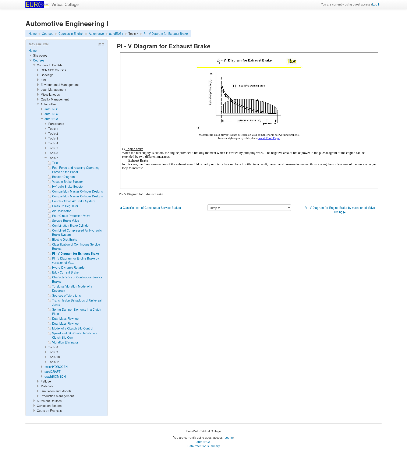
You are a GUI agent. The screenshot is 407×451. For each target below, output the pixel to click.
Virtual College (65, 4)
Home (33, 50)
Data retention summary (203, 446)
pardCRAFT (53, 371)
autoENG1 (52, 119)
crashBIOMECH (55, 376)
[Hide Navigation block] (100, 44)
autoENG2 (52, 114)
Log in (376, 4)
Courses (38, 60)
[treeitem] (67, 50)
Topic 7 (133, 33)
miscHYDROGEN (56, 366)
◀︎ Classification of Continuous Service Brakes (150, 207)
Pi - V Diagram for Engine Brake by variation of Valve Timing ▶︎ (339, 209)
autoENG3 (52, 109)
